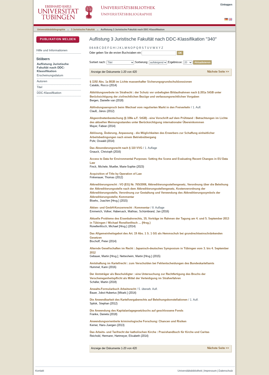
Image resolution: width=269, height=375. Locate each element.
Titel (39, 87)
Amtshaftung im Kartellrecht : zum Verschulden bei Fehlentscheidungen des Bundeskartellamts (152, 263)
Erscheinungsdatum (50, 75)
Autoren (42, 81)
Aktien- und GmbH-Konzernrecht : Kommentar (120, 207)
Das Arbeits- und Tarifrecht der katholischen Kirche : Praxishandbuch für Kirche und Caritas (149, 332)
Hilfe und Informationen (51, 50)
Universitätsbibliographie (51, 29)
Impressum (210, 370)
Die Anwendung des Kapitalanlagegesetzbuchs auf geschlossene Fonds (136, 310)
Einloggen (226, 4)
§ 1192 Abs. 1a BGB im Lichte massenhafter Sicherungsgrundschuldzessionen (141, 81)
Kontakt (39, 370)
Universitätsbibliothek (190, 370)
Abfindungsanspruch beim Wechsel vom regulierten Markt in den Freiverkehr (140, 107)
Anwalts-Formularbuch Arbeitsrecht (113, 288)
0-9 (91, 47)
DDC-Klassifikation (49, 92)
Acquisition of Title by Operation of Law (116, 173)
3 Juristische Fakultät (83, 29)
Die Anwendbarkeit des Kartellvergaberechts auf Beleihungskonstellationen (138, 299)
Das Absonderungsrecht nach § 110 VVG (116, 147)
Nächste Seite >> (218, 71)
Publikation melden (58, 39)
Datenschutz (226, 370)
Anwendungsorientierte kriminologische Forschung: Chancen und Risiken (138, 321)
